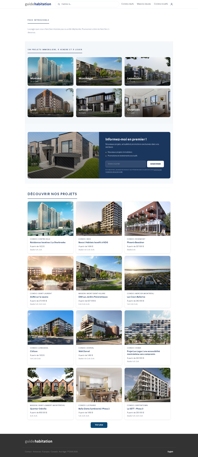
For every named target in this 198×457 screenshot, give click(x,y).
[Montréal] (50, 71)
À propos (46, 452)
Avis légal (62, 452)
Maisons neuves (144, 4)
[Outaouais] (147, 102)
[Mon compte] (171, 4)
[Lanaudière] (99, 102)
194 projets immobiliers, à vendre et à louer (55, 50)
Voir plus (99, 425)
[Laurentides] (147, 71)
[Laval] (50, 102)
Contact (28, 452)
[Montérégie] (99, 71)
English (170, 452)
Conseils (54, 452)
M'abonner (155, 164)
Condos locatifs (161, 4)
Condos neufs (127, 4)
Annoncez (37, 452)
